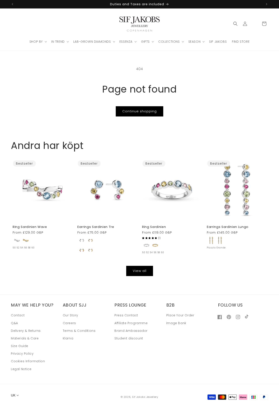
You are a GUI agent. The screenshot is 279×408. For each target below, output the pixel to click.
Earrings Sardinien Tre (95, 227)
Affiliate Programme (131, 323)
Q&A (14, 323)
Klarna (68, 338)
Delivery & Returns (26, 331)
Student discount (128, 338)
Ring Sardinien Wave (30, 227)
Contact (18, 315)
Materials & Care (25, 338)
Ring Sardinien (154, 227)
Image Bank (176, 323)
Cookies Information (28, 361)
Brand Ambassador (131, 331)
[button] (38, 41)
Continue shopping (139, 111)
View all (139, 270)
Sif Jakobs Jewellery (145, 397)
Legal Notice (21, 369)
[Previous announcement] (12, 4)
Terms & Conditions (79, 331)
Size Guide (19, 346)
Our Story (70, 315)
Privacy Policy (22, 353)
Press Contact (126, 315)
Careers (69, 323)
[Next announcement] (266, 4)
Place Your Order (180, 315)
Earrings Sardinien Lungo (227, 227)
